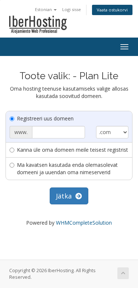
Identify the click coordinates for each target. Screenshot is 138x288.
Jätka (65, 196)
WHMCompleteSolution (84, 222)
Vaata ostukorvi (112, 10)
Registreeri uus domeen (45, 118)
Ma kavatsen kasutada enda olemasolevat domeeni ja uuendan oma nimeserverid (67, 168)
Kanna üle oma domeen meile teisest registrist (72, 149)
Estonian (44, 9)
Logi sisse (71, 9)
